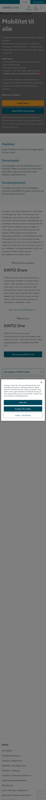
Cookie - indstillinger (23, 415)
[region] (23, 400)
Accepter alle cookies (23, 409)
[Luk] (41, 382)
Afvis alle (23, 402)
